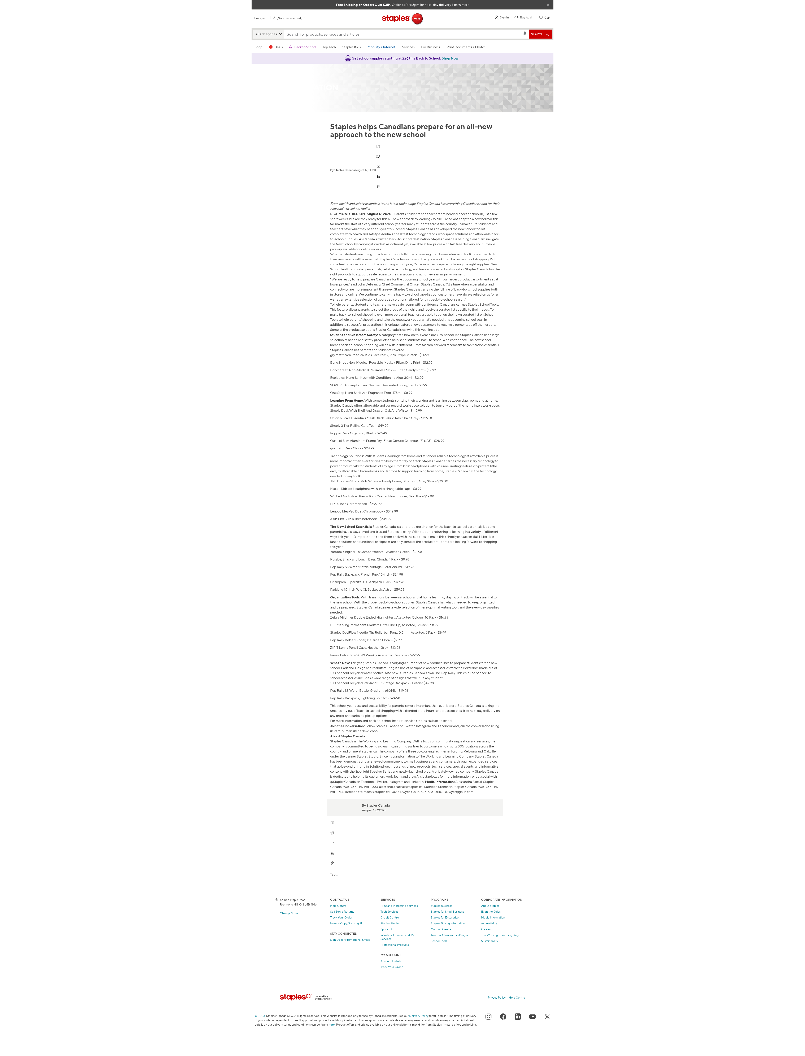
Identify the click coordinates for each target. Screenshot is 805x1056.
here (332, 1024)
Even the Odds (491, 911)
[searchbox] (403, 34)
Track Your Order (341, 917)
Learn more (460, 5)
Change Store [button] (289, 913)
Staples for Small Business (447, 911)
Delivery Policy (418, 1015)
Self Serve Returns (342, 911)
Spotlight (386, 929)
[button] (268, 34)
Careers (486, 929)
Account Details (390, 961)
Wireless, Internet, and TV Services (397, 937)
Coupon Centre (441, 929)
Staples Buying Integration (448, 923)
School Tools (439, 941)
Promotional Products (394, 944)
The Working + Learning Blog (500, 935)
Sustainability (489, 941)
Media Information (493, 917)
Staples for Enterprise (445, 917)
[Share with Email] (378, 166)
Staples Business (441, 905)
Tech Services (389, 911)
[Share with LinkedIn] (378, 176)
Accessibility (489, 923)
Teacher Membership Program (450, 935)
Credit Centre (389, 917)
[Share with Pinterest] (378, 186)
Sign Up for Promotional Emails (350, 939)
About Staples (490, 905)
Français (259, 18)
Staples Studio (389, 923)
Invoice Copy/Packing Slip (347, 923)
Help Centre (338, 905)
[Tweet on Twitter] (378, 156)
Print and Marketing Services (399, 905)
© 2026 (260, 1015)
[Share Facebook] (378, 146)
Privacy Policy (497, 997)
